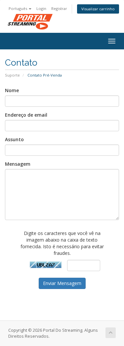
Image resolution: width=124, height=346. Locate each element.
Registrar (59, 8)
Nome (12, 90)
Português (18, 8)
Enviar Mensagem (62, 283)
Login (41, 8)
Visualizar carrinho (98, 8)
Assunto (14, 139)
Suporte (12, 75)
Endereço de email (26, 115)
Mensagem (17, 164)
